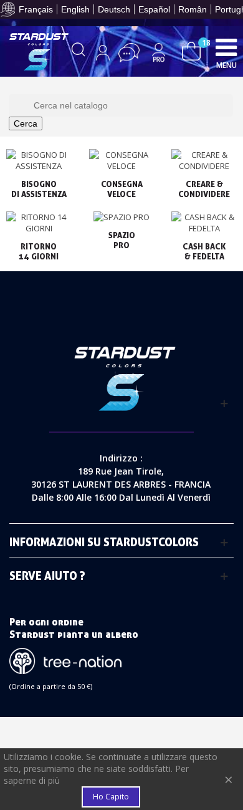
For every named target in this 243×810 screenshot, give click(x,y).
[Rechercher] (78, 52)
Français (36, 9)
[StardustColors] (39, 51)
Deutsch (114, 9)
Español (154, 9)
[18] (191, 50)
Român (192, 9)
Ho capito (111, 796)
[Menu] (226, 47)
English (75, 9)
